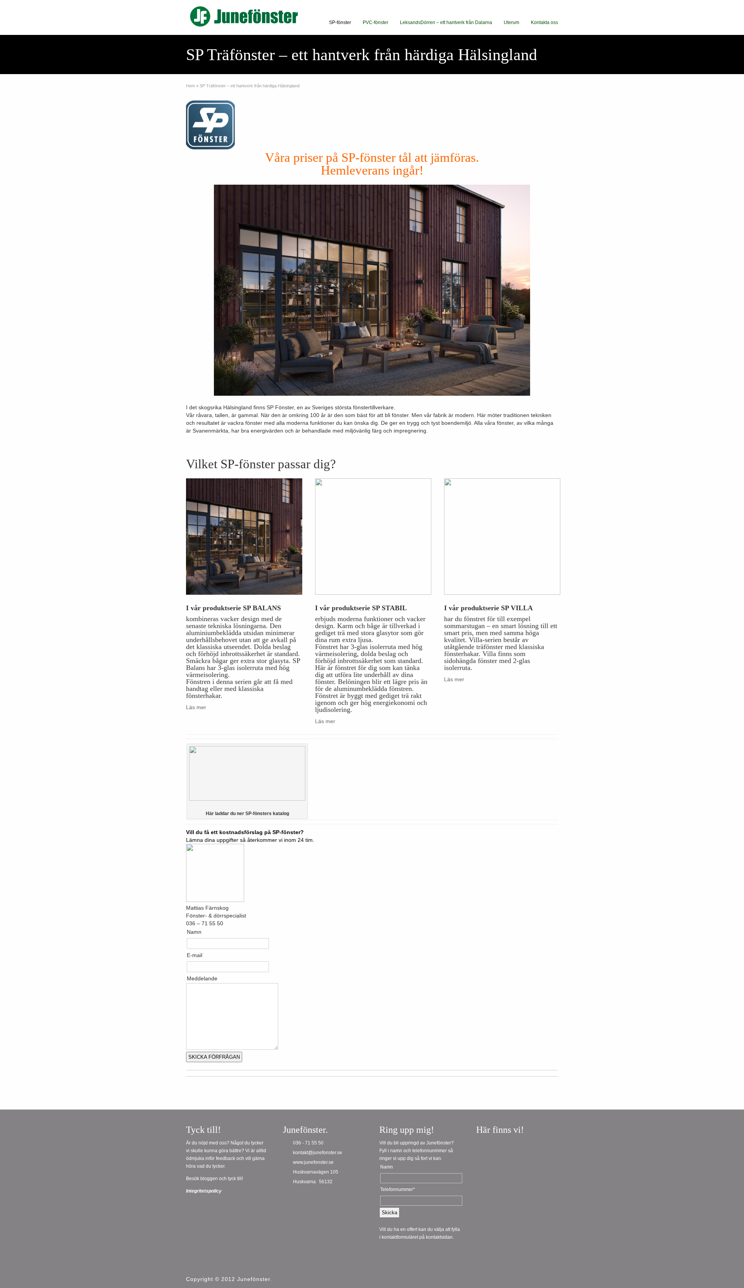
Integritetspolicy (204, 1191)
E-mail (194, 955)
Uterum (511, 22)
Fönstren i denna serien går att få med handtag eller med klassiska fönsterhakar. (239, 688)
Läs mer (196, 707)
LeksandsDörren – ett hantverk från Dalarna (446, 22)
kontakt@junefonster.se (317, 1152)
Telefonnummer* (397, 1189)
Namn (194, 932)
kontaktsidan (439, 1237)
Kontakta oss (544, 22)
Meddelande (202, 978)
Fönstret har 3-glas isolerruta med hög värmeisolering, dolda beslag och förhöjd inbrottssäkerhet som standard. (369, 654)
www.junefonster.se (313, 1162)
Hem (190, 85)
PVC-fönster (375, 22)
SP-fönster (340, 22)
